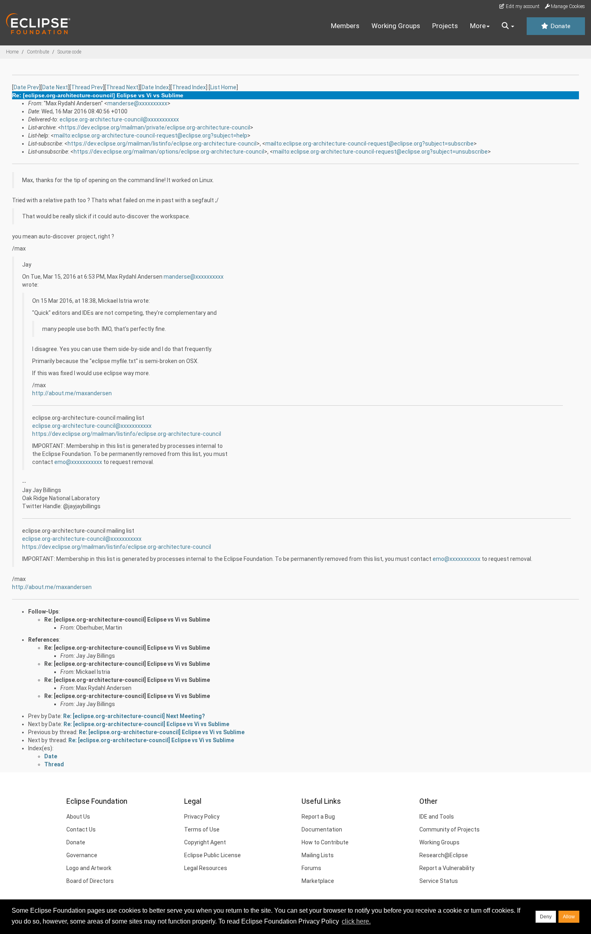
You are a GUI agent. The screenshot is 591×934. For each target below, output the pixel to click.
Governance (81, 855)
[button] (508, 26)
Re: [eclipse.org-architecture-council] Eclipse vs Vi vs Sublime (127, 619)
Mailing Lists (318, 855)
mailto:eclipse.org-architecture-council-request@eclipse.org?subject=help (150, 135)
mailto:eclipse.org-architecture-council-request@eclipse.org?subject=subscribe (369, 143)
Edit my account (522, 6)
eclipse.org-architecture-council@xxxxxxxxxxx (119, 119)
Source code (69, 52)
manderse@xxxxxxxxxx (137, 103)
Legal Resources (205, 868)
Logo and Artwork (88, 868)
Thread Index (189, 87)
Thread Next (122, 87)
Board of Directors (90, 881)
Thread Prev (87, 87)
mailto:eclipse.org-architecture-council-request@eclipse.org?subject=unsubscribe (380, 151)
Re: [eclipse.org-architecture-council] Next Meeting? (134, 716)
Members (345, 26)
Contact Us (81, 829)
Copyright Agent (205, 842)
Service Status (438, 881)
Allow (569, 917)
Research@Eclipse (443, 855)
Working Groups (395, 26)
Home (12, 52)
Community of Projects (449, 829)
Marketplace (318, 881)
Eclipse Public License (212, 855)
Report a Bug (318, 816)
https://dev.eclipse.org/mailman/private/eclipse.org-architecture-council (155, 127)
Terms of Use (202, 829)
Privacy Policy (202, 816)
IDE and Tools (436, 816)
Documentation (322, 829)
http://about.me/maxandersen (72, 393)
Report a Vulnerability (446, 868)
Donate (559, 26)
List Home (223, 87)
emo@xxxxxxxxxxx (78, 462)
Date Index (155, 87)
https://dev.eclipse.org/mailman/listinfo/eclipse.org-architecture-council (162, 143)
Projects (445, 26)
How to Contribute (325, 842)
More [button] (478, 26)
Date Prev (26, 87)
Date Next (55, 87)
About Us (78, 816)
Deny (546, 917)
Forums (311, 868)
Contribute (38, 52)
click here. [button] (356, 921)
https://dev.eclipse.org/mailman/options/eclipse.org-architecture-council (169, 151)
